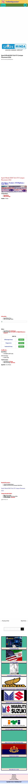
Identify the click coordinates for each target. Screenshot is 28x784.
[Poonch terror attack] (14, 749)
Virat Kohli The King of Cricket (14, 675)
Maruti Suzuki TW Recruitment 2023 (14, 702)
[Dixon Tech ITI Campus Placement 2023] (14, 735)
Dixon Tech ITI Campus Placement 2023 (14, 742)
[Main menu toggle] (25, 5)
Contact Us (14, 776)
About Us (14, 774)
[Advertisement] (14, 26)
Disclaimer (14, 777)
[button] (3, 5)
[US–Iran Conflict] (14, 655)
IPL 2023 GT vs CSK (14, 769)
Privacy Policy (14, 778)
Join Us (14, 336)
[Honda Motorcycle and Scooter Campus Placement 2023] (14, 682)
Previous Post (5, 621)
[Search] (22, 629)
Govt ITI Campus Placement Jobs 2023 (14, 729)
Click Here (13, 497)
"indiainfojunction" (12, 2)
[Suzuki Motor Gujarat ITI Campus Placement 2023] (14, 709)
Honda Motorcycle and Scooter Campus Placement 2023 (14, 689)
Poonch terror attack (14, 756)
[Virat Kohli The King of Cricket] (14, 668)
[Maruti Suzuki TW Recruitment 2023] (14, 695)
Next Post (24, 621)
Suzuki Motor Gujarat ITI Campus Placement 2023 (14, 715)
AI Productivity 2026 (14, 648)
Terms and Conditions (14, 779)
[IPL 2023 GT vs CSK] (14, 762)
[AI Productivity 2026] (14, 642)
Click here (21, 339)
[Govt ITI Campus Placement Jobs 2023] (14, 722)
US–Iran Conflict (14, 662)
